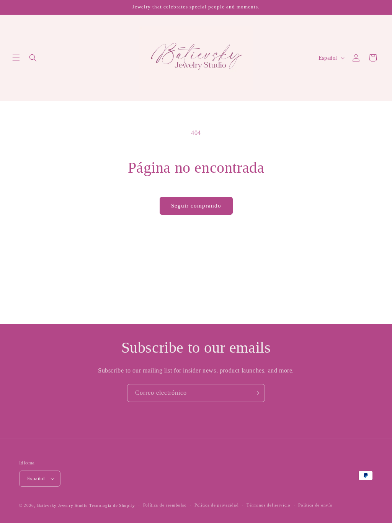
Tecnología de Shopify (112, 505)
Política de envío (315, 505)
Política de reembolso (165, 505)
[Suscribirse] (256, 393)
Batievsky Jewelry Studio (62, 505)
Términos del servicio (269, 505)
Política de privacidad (216, 505)
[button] (16, 57)
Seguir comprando (196, 206)
